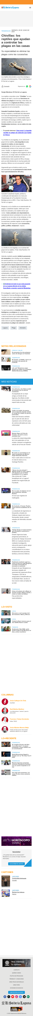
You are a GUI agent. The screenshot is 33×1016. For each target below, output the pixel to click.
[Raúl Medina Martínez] (4, 710)
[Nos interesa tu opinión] (16, 963)
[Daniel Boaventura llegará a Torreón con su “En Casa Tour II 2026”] (6, 755)
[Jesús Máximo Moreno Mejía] (4, 729)
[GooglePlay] (28, 996)
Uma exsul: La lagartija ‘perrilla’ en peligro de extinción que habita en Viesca (17, 133)
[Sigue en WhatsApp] (27, 86)
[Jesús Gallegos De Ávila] (4, 701)
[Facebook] (5, 996)
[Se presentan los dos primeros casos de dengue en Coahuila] (6, 352)
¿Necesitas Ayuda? (16, 992)
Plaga (13, 328)
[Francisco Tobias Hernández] (4, 720)
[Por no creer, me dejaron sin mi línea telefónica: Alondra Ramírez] (6, 494)
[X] (8, 996)
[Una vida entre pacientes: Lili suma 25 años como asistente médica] (6, 773)
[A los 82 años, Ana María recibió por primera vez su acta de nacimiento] (6, 396)
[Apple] (24, 996)
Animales (23, 328)
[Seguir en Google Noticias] (30, 86)
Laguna (5, 328)
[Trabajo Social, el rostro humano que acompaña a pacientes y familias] (6, 542)
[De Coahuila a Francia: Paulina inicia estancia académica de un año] (6, 514)
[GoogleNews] (20, 996)
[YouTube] (12, 996)
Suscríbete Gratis (16, 864)
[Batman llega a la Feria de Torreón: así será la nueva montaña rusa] (6, 439)
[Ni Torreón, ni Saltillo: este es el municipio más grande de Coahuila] (6, 360)
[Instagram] (16, 996)
